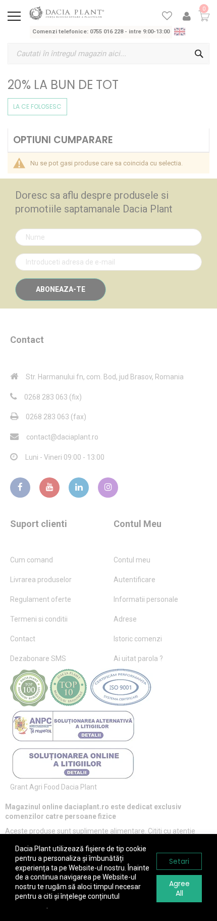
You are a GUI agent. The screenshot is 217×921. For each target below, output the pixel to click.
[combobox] (108, 53)
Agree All (179, 888)
